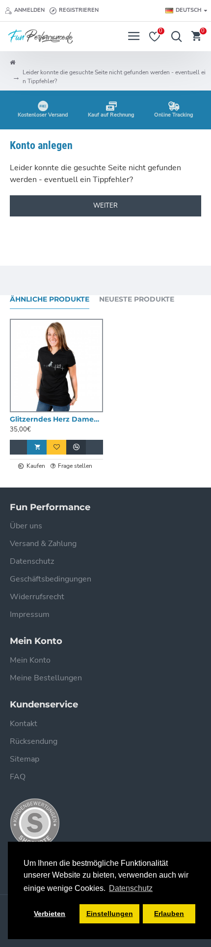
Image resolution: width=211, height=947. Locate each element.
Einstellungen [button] (109, 913)
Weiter (105, 205)
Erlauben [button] (169, 913)
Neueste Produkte (136, 299)
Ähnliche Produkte (49, 299)
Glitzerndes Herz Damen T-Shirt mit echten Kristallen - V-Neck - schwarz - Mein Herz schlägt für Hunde (56, 419)
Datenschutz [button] (131, 888)
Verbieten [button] (49, 913)
